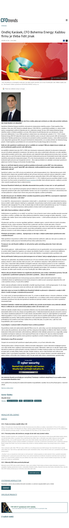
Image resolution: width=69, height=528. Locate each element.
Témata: (3, 401)
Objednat (6, 488)
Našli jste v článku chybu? (7, 388)
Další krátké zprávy (34, 473)
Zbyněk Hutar (5, 40)
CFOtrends (4, 25)
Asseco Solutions (31, 180)
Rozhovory (38, 401)
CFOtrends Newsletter (11, 480)
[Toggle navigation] (66, 20)
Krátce (4, 419)
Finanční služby (28, 401)
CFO (20, 401)
